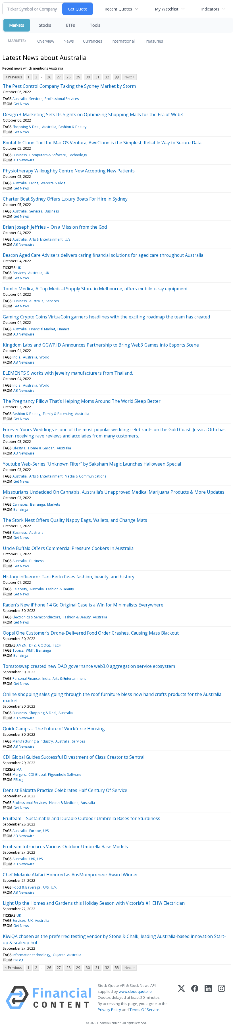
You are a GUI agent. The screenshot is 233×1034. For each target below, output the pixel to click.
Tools (95, 25)
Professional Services (62, 98)
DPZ (32, 645)
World (44, 357)
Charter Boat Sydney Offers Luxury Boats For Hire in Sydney (65, 199)
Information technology (31, 954)
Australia (20, 98)
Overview (45, 41)
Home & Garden (41, 448)
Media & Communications (85, 476)
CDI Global (37, 774)
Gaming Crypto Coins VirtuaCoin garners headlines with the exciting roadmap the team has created (106, 317)
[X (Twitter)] (181, 998)
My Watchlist (166, 9)
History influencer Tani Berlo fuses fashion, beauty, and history (68, 577)
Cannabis (20, 504)
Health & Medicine (63, 802)
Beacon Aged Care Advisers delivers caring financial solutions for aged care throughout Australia (103, 255)
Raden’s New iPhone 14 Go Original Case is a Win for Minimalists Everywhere (83, 605)
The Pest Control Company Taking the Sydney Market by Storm (69, 86)
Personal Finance (26, 678)
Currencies (92, 41)
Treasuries (153, 41)
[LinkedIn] (208, 998)
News (68, 41)
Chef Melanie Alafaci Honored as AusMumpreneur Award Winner (70, 875)
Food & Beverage (27, 887)
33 (117, 77)
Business (20, 155)
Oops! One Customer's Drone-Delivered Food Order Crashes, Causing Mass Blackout (91, 633)
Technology (77, 155)
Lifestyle (19, 448)
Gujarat (59, 954)
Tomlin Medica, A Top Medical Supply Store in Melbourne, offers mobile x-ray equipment (95, 288)
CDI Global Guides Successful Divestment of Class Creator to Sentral (73, 757)
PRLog (18, 779)
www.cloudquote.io (135, 991)
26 (49, 77)
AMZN (21, 645)
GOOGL (44, 645)
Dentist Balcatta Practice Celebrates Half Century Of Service (65, 790)
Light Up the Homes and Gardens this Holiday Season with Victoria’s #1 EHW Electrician (94, 903)
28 (68, 77)
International (123, 41)
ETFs (70, 25)
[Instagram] (221, 998)
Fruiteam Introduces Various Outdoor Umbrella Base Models (65, 846)
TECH (57, 645)
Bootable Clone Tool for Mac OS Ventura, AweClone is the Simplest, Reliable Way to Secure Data (102, 142)
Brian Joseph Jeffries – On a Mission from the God (55, 227)
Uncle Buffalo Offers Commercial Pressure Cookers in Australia (68, 548)
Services (35, 98)
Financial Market (42, 329)
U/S (67, 239)
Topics (18, 650)
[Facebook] (195, 998)
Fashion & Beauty (72, 126)
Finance (63, 329)
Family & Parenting (58, 413)
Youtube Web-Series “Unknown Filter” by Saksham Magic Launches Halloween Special (92, 464)
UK (18, 267)
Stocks (45, 25)
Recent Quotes (118, 9)
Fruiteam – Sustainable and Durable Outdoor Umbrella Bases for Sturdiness (81, 818)
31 (97, 77)
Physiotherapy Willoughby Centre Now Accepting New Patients (69, 171)
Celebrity (20, 589)
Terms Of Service (144, 1009)
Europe (35, 830)
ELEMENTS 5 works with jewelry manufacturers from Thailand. (68, 373)
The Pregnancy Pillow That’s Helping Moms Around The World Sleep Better (82, 401)
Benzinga (37, 504)
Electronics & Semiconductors (36, 617)
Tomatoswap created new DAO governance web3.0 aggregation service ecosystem (89, 666)
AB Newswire (23, 160)
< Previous (13, 77)
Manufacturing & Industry (33, 741)
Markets (16, 25)
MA (19, 769)
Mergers (19, 774)
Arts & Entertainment (46, 239)
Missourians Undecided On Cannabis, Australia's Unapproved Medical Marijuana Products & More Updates (113, 492)
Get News (21, 103)
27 (59, 77)
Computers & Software (47, 155)
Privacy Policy (109, 1009)
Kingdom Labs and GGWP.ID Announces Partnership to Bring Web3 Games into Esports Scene (101, 345)
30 (88, 77)
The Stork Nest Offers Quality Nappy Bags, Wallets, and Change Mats (75, 520)
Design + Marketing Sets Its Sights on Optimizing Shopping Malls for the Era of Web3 (93, 114)
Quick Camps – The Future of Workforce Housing (54, 729)
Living (33, 183)
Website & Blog (53, 183)
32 (107, 77)
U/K (32, 858)
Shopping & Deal (26, 126)
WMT (30, 650)
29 (78, 77)
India (16, 357)
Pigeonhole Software (64, 774)
